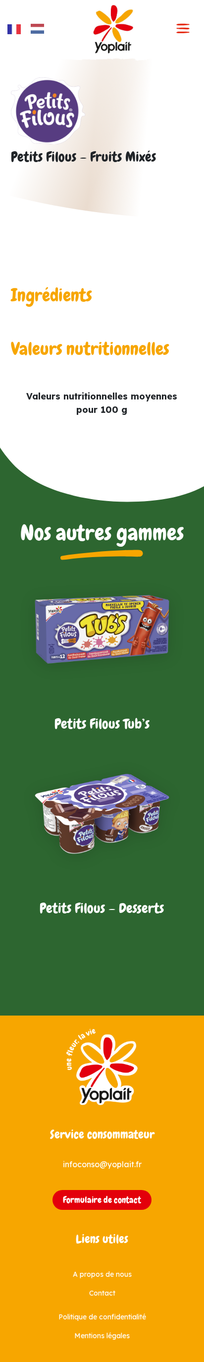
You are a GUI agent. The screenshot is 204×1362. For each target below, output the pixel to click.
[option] (40, 29)
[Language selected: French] (30, 29)
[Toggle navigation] (183, 29)
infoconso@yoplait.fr (102, 1164)
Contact (102, 1293)
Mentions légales (102, 1335)
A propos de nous (102, 1274)
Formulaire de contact (102, 1200)
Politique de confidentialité (102, 1316)
